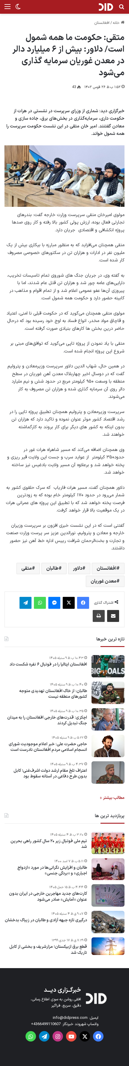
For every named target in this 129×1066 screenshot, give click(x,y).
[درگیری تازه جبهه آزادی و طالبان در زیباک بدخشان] (108, 922)
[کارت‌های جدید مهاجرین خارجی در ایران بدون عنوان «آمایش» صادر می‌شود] (108, 895)
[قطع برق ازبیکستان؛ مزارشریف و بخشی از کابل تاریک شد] (108, 946)
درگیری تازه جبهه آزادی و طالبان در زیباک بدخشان (46, 920)
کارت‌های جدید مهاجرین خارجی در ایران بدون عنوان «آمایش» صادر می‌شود (48, 896)
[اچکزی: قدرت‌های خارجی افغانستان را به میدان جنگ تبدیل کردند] (108, 719)
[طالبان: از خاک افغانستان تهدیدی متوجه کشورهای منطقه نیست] (108, 693)
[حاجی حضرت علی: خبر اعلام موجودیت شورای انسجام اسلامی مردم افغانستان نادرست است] (108, 746)
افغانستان (102, 23)
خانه (117, 23)
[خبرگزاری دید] (106, 7)
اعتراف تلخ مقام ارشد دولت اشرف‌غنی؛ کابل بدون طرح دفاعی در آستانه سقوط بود (50, 774)
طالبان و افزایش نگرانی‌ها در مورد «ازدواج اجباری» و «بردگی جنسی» (52, 870)
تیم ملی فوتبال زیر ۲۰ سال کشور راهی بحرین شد (48, 844)
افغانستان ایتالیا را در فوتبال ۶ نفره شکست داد (48, 665)
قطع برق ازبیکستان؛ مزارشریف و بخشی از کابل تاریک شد (48, 950)
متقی (26, 568)
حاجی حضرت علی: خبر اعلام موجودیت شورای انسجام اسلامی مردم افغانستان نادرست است (48, 747)
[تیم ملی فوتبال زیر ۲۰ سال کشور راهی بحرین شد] (108, 843)
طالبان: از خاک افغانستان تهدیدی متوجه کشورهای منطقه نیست (53, 694)
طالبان (52, 568)
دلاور (77, 568)
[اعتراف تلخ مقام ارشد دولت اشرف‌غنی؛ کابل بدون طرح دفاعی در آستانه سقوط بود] (108, 772)
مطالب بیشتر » (112, 798)
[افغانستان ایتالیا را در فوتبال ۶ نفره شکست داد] (108, 666)
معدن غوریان (103, 581)
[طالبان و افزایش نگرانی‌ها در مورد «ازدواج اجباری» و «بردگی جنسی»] (108, 869)
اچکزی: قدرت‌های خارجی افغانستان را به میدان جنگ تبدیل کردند (47, 720)
